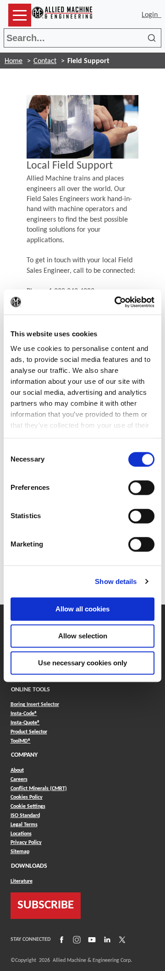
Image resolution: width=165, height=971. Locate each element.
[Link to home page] (62, 15)
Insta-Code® (24, 713)
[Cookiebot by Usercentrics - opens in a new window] (116, 302)
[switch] (141, 487)
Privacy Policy (26, 842)
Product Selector (29, 732)
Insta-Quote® (25, 723)
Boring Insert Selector (35, 704)
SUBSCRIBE (45, 905)
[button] (19, 15)
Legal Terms (24, 825)
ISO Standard (25, 815)
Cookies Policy (27, 797)
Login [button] (151, 15)
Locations (21, 834)
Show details (116, 581)
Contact (44, 61)
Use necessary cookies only (82, 663)
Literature (22, 881)
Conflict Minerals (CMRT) (39, 788)
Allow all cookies (82, 609)
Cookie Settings (28, 806)
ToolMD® (21, 741)
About (17, 770)
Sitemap (20, 851)
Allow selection (82, 636)
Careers (19, 779)
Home (13, 61)
